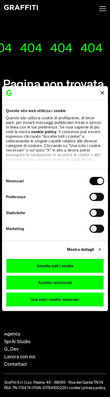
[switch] (97, 197)
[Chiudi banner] (102, 93)
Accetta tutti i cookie (55, 265)
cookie (74, 388)
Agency (12, 334)
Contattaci (15, 364)
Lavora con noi (19, 357)
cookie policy (44, 132)
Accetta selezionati (55, 282)
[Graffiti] (21, 7)
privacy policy (94, 388)
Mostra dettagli (80, 249)
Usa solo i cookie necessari (55, 299)
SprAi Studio (17, 342)
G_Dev (11, 349)
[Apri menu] (102, 8)
